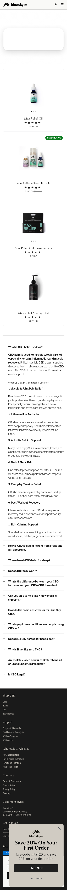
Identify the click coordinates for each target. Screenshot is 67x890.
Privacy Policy (9, 789)
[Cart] (56, 4)
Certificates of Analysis (13, 732)
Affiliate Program (10, 736)
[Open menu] (62, 4)
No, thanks (36, 878)
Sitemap (6, 793)
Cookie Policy (9, 785)
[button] (33, 348)
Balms (5, 705)
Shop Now (36, 868)
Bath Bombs (8, 713)
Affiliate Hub (8, 740)
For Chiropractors (11, 755)
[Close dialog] (59, 828)
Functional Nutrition (12, 763)
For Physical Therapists (13, 759)
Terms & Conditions (12, 781)
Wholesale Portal (10, 767)
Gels (5, 701)
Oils (4, 709)
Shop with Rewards (12, 728)
